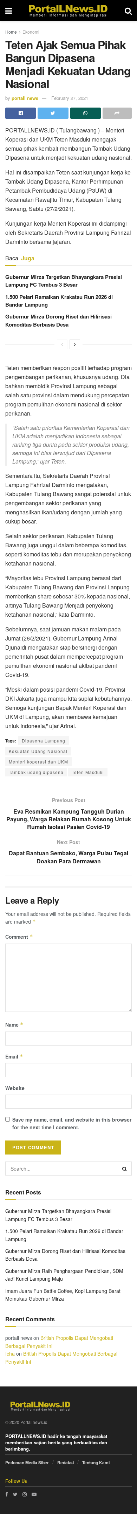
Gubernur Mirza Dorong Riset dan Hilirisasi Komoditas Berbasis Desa (58, 320)
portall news (25, 98)
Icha (10, 1353)
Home (11, 32)
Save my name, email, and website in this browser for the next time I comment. (71, 1123)
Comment (19, 936)
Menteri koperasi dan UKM (38, 762)
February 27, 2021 (69, 98)
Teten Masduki (88, 772)
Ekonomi (30, 32)
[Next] (75, 344)
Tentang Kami (96, 1462)
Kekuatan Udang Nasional (38, 751)
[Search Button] (125, 1169)
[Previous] (62, 344)
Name (14, 1024)
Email (14, 1056)
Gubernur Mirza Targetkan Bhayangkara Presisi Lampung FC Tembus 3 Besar (63, 280)
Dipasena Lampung (43, 741)
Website (15, 1087)
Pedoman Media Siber (27, 1462)
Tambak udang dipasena (36, 772)
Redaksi (65, 1462)
